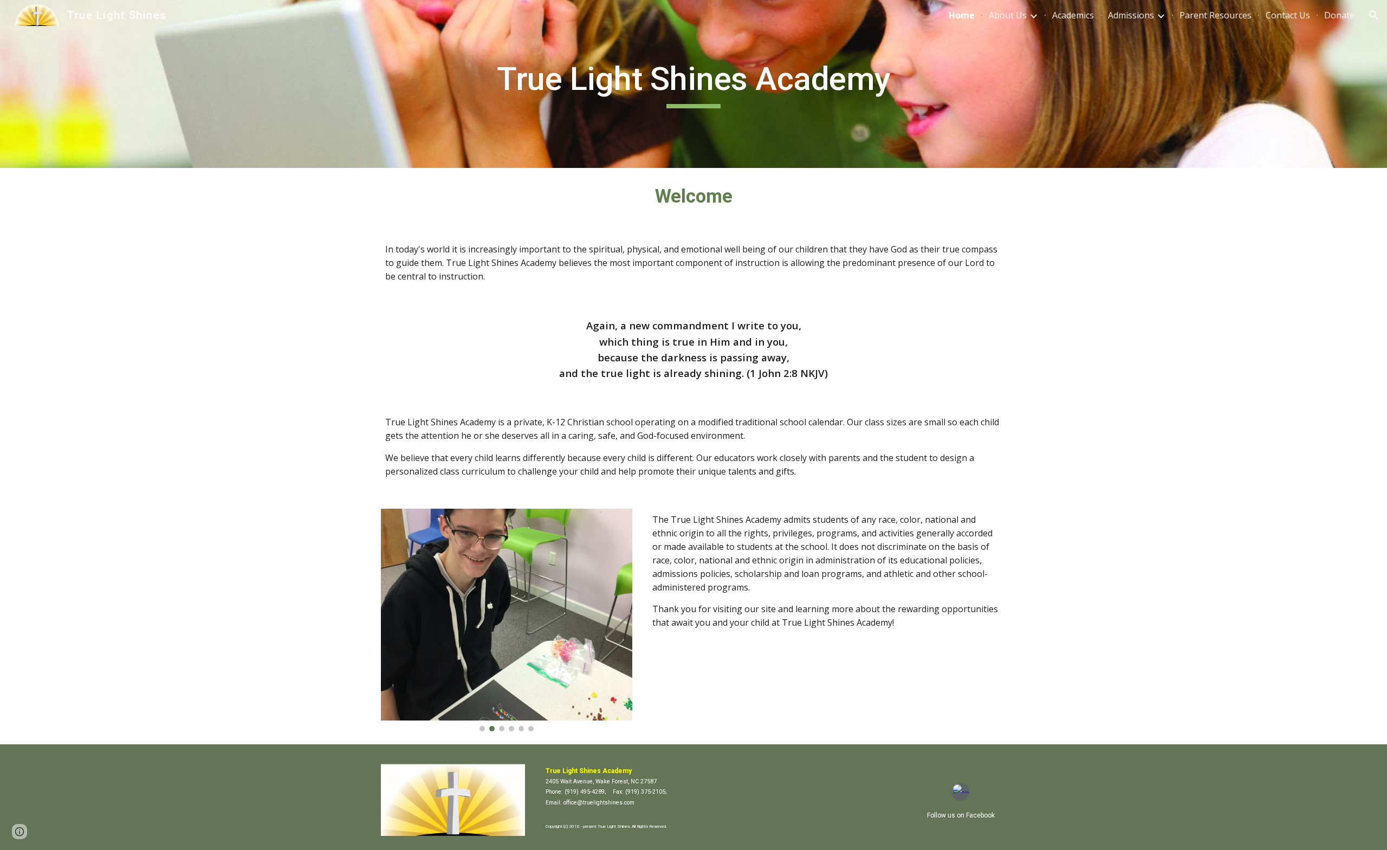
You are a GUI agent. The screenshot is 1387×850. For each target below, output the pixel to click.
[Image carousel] (506, 620)
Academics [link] (1073, 15)
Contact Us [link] (1288, 15)
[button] (1374, 15)
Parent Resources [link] (1215, 15)
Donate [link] (1339, 15)
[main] (693, 84)
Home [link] (962, 15)
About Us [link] (1008, 15)
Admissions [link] (1131, 15)
